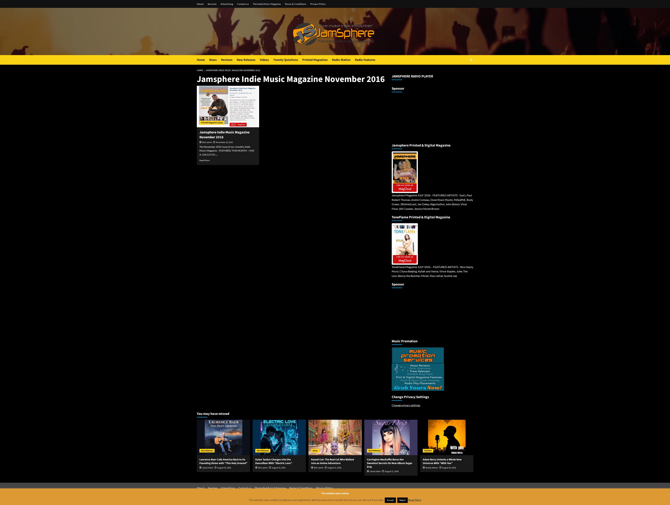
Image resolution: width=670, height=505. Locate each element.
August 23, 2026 (224, 467)
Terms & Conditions (295, 3)
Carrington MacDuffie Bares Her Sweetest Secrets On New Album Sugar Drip (389, 463)
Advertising (227, 3)
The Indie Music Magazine (267, 3)
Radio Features (365, 60)
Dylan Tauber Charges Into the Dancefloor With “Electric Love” (273, 461)
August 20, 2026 (449, 467)
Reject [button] (402, 500)
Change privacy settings (406, 405)
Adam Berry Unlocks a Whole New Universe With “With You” (442, 461)
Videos (264, 60)
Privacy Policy (318, 3)
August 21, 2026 (334, 467)
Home (201, 60)
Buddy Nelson (432, 467)
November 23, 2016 (224, 142)
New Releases (246, 60)
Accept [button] (390, 500)
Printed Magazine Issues (212, 122)
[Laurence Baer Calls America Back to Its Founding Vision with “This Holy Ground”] (223, 437)
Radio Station (341, 60)
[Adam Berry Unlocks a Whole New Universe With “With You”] (446, 437)
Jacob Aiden (207, 467)
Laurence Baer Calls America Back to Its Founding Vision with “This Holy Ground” (223, 461)
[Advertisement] (413, 116)
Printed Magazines (315, 60)
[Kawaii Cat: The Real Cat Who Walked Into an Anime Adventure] (335, 437)
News (213, 60)
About (200, 3)
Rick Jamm (207, 142)
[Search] (471, 60)
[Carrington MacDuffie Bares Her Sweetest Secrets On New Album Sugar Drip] (391, 437)
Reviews (226, 60)
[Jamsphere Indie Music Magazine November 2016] (228, 106)
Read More (204, 160)
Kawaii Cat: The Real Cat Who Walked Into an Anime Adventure (332, 461)
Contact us (243, 3)
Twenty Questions (285, 60)
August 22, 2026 (278, 467)
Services (212, 3)
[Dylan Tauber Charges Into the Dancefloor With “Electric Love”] (279, 437)
